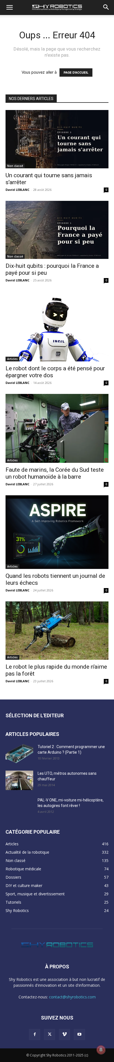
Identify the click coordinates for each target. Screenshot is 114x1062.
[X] (49, 1034)
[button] (9, 7)
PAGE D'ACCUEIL (76, 72)
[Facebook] (34, 1034)
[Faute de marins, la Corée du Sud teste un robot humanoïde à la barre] (57, 428)
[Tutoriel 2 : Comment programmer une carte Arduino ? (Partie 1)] (19, 753)
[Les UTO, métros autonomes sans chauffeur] (19, 780)
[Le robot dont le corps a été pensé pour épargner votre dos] (57, 326)
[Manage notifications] (101, 1049)
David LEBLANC (17, 190)
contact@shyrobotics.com (72, 996)
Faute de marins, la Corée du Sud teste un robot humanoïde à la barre (55, 473)
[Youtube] (79, 1034)
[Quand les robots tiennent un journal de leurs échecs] (57, 532)
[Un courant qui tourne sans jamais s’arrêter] (57, 139)
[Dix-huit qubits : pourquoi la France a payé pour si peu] (57, 230)
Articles (12, 359)
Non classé (15, 166)
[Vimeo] (64, 1034)
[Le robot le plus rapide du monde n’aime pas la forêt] (57, 630)
